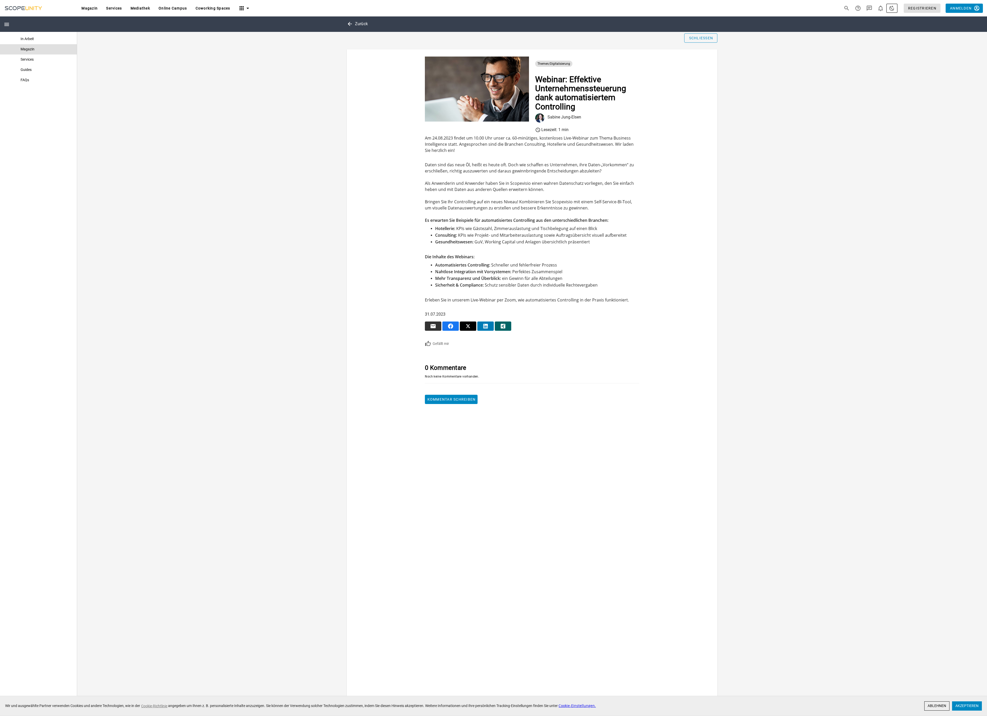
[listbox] (38, 59)
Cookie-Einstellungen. (577, 705)
